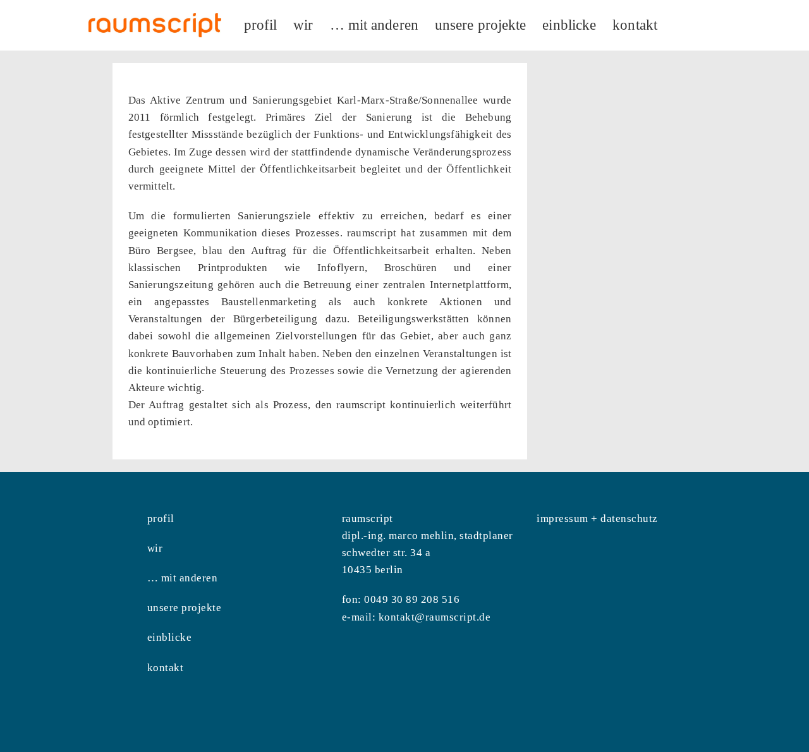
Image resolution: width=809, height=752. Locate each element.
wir (155, 548)
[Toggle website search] (679, 25)
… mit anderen (182, 578)
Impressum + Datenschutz (597, 518)
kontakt (165, 668)
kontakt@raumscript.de (435, 617)
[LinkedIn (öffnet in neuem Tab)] (720, 23)
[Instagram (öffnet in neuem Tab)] (703, 23)
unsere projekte (184, 608)
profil (160, 518)
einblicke (169, 637)
